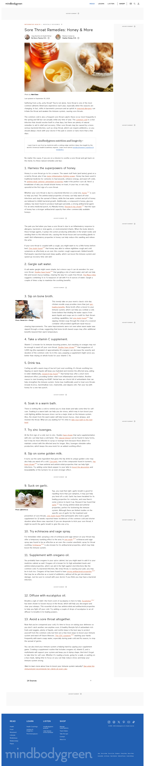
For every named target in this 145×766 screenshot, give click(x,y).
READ (92, 4)
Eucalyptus (86, 601)
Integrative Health (32, 24)
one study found (80, 318)
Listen (47, 721)
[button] (49, 38)
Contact (62, 736)
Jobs (99, 753)
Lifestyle (12, 735)
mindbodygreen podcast (48, 727)
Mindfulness (13, 738)
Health (12, 726)
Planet (12, 743)
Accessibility (100, 756)
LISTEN (111, 4)
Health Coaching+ (32, 726)
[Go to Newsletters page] (131, 3)
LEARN (101, 4)
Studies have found (42, 272)
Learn (30, 721)
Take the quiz (64, 734)
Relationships (14, 741)
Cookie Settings (130, 756)
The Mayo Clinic (89, 275)
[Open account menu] (138, 3)
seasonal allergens (84, 108)
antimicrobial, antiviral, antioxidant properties (45, 182)
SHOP (122, 4)
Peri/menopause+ (32, 734)
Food (11, 729)
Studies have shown (66, 347)
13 (92, 600)
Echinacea (37, 545)
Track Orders (64, 731)
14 (72, 635)
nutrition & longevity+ (30, 730)
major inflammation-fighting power (61, 176)
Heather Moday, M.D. (69, 38)
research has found (50, 374)
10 (74, 539)
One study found (36, 248)
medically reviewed (51, 24)
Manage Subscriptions (64, 727)
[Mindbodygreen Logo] (13, 3)
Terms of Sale (104, 753)
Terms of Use (111, 753)
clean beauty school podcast (48, 731)
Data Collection (113, 756)
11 (42, 544)
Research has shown (73, 207)
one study (68, 539)
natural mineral (65, 438)
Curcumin (53, 462)
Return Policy (131, 753)
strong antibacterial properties (79, 571)
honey (84, 193)
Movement (13, 732)
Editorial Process (122, 756)
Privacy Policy (124, 753)
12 (93, 571)
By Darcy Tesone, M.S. (39, 38)
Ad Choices (106, 756)
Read (13, 721)
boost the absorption (80, 467)
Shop (63, 721)
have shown (68, 435)
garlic (54, 505)
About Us (63, 739)
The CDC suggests (63, 636)
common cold (81, 120)
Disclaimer (117, 753)
